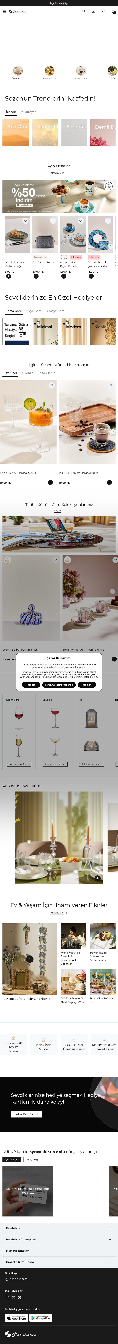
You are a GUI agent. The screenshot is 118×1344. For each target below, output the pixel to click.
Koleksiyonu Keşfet (19, 764)
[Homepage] (17, 11)
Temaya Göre (55, 311)
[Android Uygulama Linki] (40, 1318)
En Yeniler (27, 373)
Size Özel (10, 373)
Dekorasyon (28, 112)
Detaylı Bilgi (32, 1159)
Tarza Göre (14, 311)
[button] (59, 1228)
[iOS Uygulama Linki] (16, 1318)
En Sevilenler (47, 373)
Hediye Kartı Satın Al (26, 1114)
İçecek (11, 112)
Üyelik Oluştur (11, 1159)
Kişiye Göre (34, 311)
